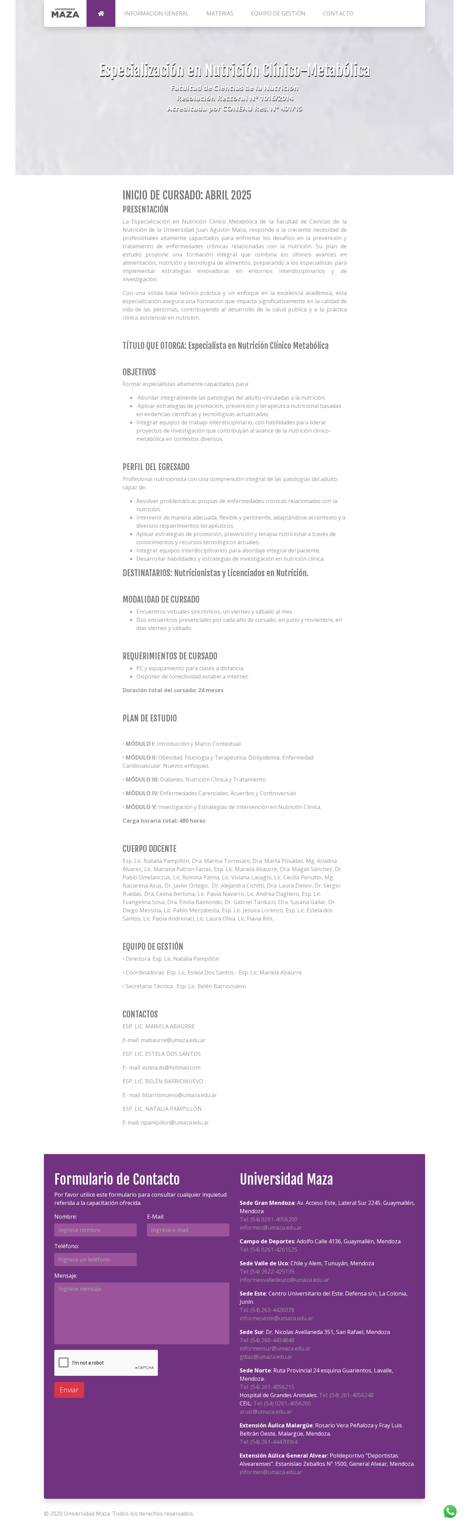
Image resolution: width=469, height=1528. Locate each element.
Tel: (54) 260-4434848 (267, 1340)
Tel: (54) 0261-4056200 (268, 1219)
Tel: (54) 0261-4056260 (282, 1403)
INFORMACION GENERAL (156, 13)
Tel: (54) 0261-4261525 (268, 1249)
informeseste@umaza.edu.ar (276, 1318)
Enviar (69, 1389)
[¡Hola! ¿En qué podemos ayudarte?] (450, 1511)
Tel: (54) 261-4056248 (346, 1395)
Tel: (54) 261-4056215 (267, 1387)
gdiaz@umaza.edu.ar (266, 1356)
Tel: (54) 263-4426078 (267, 1310)
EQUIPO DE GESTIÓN (278, 13)
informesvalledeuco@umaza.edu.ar (284, 1280)
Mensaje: (65, 1275)
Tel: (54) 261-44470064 (268, 1442)
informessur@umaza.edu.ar (275, 1348)
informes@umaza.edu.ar (271, 1227)
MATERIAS (219, 13)
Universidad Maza (87, 1513)
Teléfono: (66, 1246)
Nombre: (65, 1216)
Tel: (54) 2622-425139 (267, 1271)
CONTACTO (338, 13)
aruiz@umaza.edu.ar (266, 1411)
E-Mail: (155, 1216)
